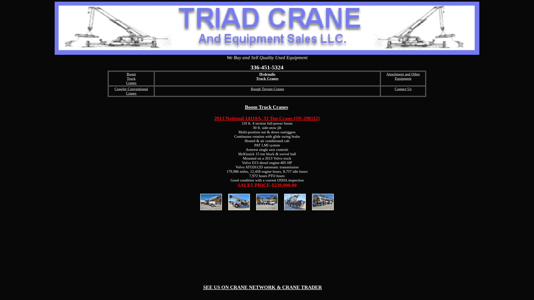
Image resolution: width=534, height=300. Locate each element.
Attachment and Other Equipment (403, 76)
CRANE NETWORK (253, 287)
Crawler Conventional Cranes (131, 91)
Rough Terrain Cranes (267, 89)
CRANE (291, 287)
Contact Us (403, 89)
